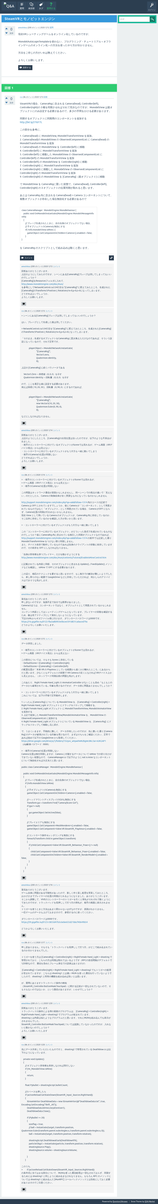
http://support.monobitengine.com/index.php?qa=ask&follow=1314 (54, 502)
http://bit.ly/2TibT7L (31, 122)
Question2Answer (120, 1201)
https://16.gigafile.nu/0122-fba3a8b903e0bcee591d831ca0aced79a (54, 621)
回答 (46, 97)
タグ (41, 8)
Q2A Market (150, 1201)
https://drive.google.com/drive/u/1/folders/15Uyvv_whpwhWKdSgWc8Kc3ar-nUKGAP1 (63, 741)
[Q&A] (9, 6)
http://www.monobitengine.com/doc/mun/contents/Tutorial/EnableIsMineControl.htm (63, 557)
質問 (22, 8)
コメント (56, 266)
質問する (51, 8)
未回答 (31, 8)
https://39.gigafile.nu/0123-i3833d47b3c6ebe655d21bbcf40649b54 (54, 922)
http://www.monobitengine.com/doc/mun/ (42, 284)
